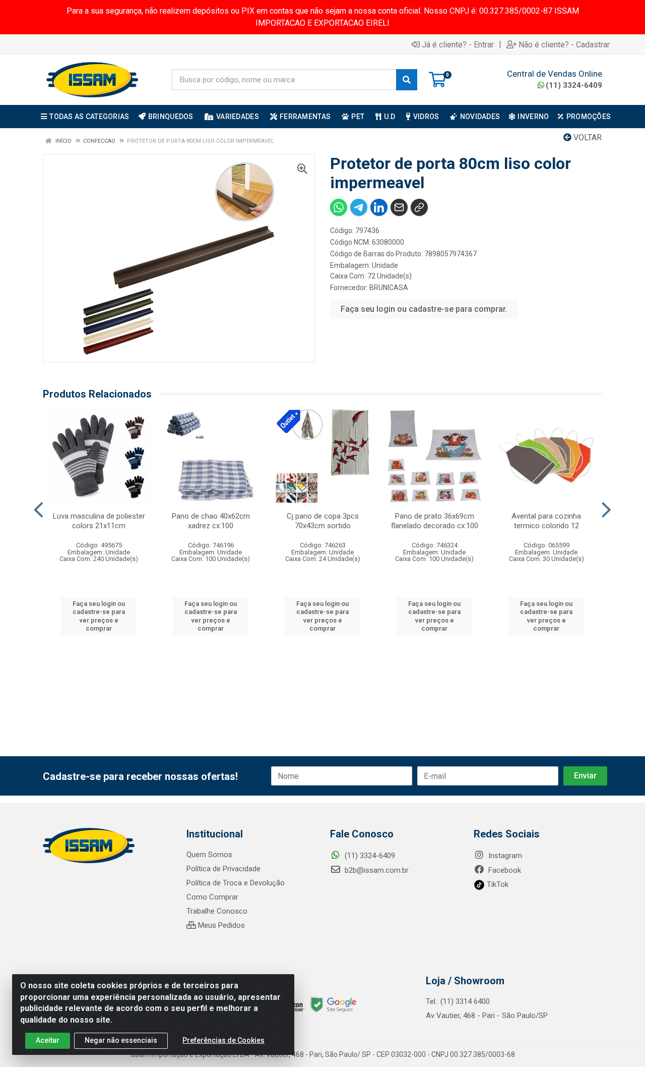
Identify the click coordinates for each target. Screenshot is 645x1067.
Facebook (503, 870)
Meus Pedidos (220, 925)
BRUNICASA (388, 288)
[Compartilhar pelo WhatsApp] (338, 207)
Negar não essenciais (121, 1040)
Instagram (504, 855)
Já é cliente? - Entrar (458, 44)
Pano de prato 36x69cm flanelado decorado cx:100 (434, 521)
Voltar (586, 137)
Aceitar (47, 1040)
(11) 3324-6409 (574, 85)
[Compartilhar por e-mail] (399, 207)
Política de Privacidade (223, 868)
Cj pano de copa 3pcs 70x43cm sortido (323, 521)
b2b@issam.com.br (376, 870)
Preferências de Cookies (223, 1040)
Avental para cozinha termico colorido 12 (546, 521)
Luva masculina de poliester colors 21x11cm (99, 521)
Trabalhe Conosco (216, 911)
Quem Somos (209, 854)
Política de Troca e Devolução (235, 882)
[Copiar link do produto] (419, 207)
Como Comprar (212, 897)
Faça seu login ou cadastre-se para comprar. (424, 309)
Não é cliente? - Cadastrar (564, 44)
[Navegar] (38, 510)
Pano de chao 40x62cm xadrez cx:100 (211, 521)
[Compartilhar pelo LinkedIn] (379, 207)
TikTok (496, 884)
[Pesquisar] (406, 79)
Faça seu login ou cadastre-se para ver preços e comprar (99, 616)
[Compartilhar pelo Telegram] (358, 207)
